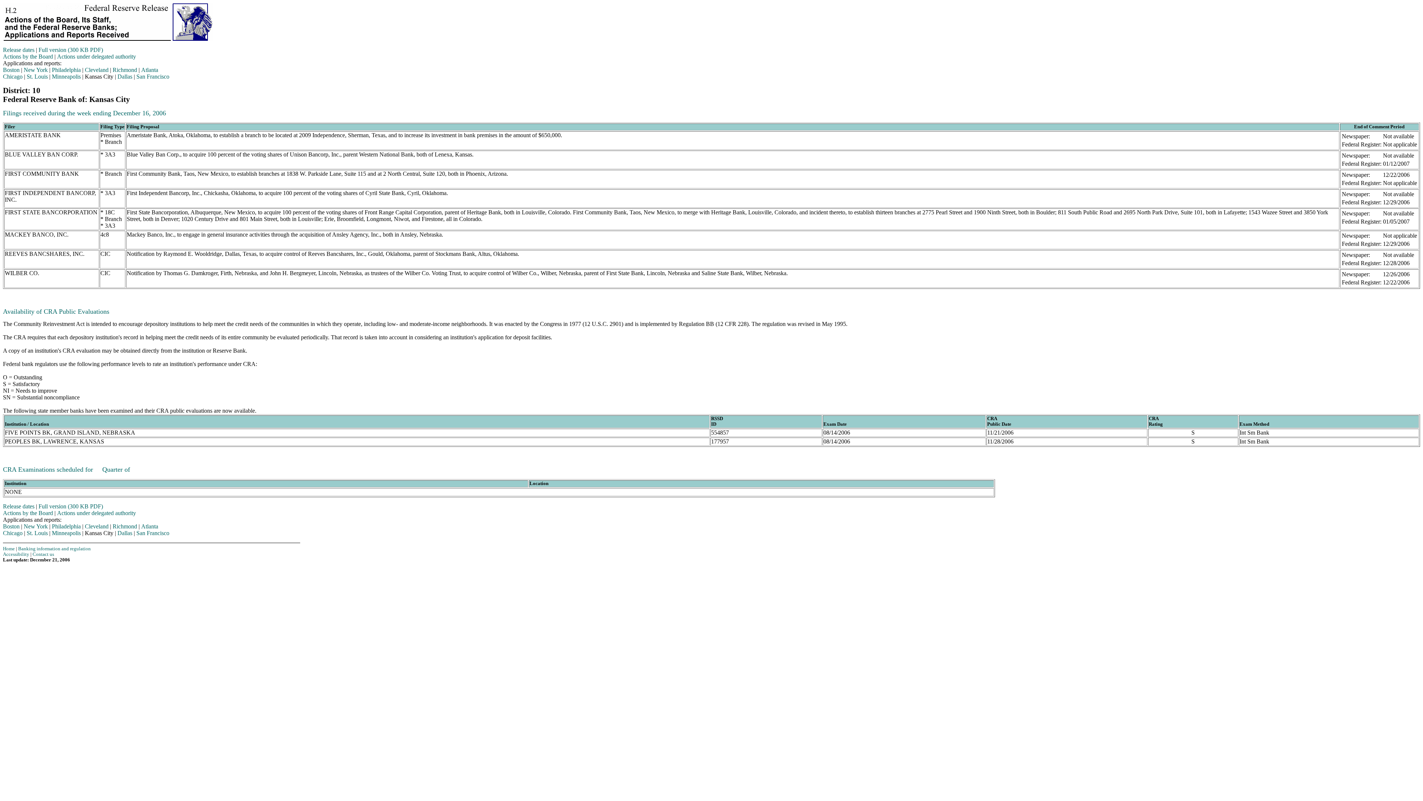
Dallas (124, 76)
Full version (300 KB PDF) (71, 50)
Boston (11, 70)
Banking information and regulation (54, 548)
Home (9, 548)
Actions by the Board (28, 56)
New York (36, 70)
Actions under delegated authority (96, 56)
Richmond (125, 70)
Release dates (18, 50)
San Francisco (152, 76)
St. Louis (37, 76)
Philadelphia (66, 70)
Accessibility (16, 554)
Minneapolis (66, 76)
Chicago (13, 76)
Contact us (43, 554)
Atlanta (149, 70)
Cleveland (97, 70)
